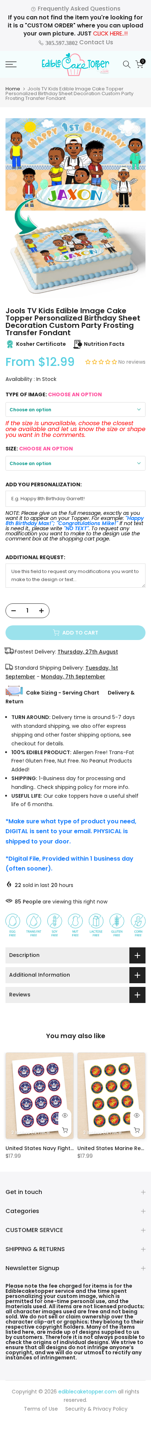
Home (12, 88)
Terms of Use (41, 1408)
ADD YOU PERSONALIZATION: (43, 484)
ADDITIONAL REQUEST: (35, 557)
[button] (101, 362)
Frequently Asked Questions (78, 8)
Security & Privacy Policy (96, 1408)
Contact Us (78, 42)
